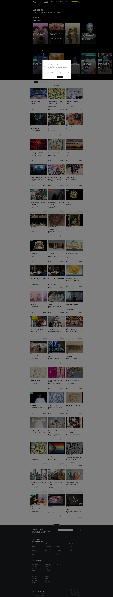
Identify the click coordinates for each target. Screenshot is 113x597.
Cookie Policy (51, 69)
